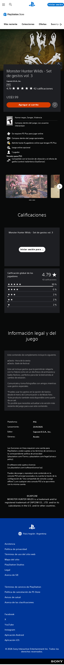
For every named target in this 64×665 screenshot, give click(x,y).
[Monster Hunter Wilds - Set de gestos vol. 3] (26, 186)
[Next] (59, 186)
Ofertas (42, 24)
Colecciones (28, 24)
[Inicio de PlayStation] (32, 4)
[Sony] (57, 663)
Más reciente (10, 24)
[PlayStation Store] (14, 14)
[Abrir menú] (3, 4)
